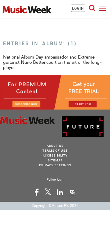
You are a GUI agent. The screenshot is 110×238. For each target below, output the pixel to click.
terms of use (55, 150)
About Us (55, 145)
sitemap (55, 160)
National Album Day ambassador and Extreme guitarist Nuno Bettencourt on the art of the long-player (52, 62)
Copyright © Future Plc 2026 (55, 205)
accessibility (55, 155)
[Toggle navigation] (102, 8)
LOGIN (78, 8)
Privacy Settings (55, 165)
